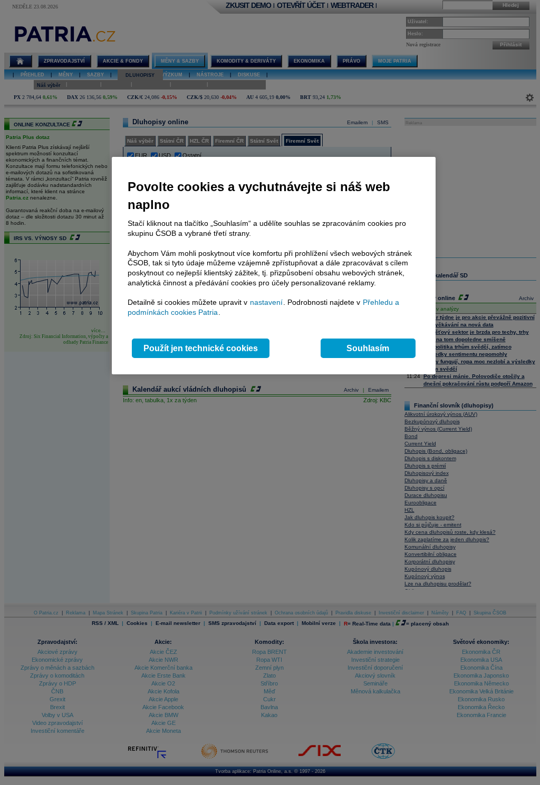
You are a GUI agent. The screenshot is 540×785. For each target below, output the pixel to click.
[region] (274, 265)
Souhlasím (367, 348)
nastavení (266, 302)
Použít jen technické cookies (200, 348)
